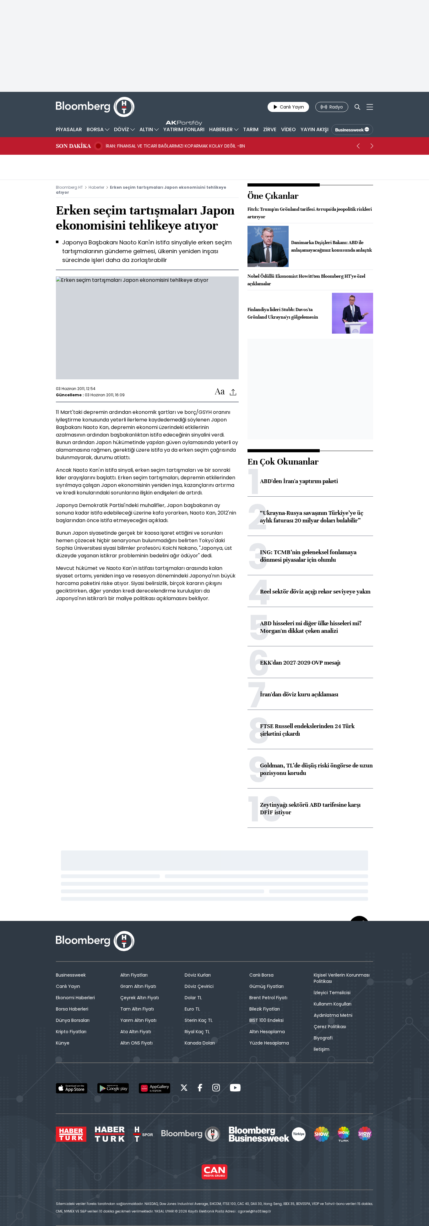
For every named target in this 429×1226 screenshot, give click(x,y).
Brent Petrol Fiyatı (268, 998)
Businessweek (71, 975)
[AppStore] (71, 1088)
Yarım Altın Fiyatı (138, 1020)
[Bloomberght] (95, 107)
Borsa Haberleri (72, 1009)
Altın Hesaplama (267, 1031)
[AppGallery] (154, 1088)
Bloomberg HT (69, 187)
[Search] (357, 107)
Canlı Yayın (68, 986)
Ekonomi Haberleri (75, 998)
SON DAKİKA (73, 146)
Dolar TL (193, 998)
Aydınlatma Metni (333, 1015)
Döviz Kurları (198, 975)
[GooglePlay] (113, 1088)
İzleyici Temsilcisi (332, 992)
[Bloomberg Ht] (190, 1134)
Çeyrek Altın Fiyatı (139, 998)
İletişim (321, 1049)
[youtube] (235, 1089)
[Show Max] (365, 1134)
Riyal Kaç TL (197, 1031)
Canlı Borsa (261, 975)
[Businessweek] (267, 1134)
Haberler (96, 187)
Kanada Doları (200, 1043)
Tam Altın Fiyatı (137, 1009)
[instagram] (216, 1089)
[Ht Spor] (143, 1134)
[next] (372, 146)
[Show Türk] (344, 1134)
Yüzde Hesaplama (269, 1043)
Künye (62, 1043)
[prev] (358, 146)
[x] (184, 1089)
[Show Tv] (321, 1134)
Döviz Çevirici (199, 986)
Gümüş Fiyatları (266, 986)
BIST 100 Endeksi (266, 1020)
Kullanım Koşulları (332, 1004)
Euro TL (192, 1009)
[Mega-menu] (370, 107)
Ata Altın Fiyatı (135, 1031)
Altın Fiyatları (134, 975)
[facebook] (200, 1089)
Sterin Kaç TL (199, 1020)
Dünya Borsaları (73, 1020)
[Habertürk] (71, 1134)
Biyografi (323, 1038)
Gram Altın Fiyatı (138, 986)
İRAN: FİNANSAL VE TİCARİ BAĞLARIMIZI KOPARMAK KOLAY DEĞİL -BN (175, 146)
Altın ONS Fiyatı (136, 1043)
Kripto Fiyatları (71, 1031)
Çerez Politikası (330, 1026)
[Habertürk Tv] (110, 1134)
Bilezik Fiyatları (264, 1009)
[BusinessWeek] (352, 129)
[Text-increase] (220, 392)
